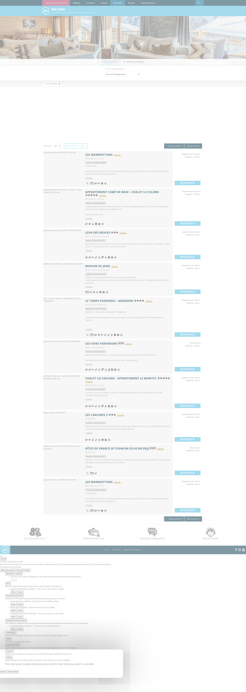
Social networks (12, 645)
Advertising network (14, 595)
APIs (8, 583)
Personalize (13, 672)
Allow (13, 580)
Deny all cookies (23, 570)
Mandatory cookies (14, 574)
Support (9, 651)
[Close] (1, 556)
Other (8, 639)
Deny (20, 592)
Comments (10, 632)
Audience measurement (16, 620)
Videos (9, 657)
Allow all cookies (7, 570)
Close (3, 559)
